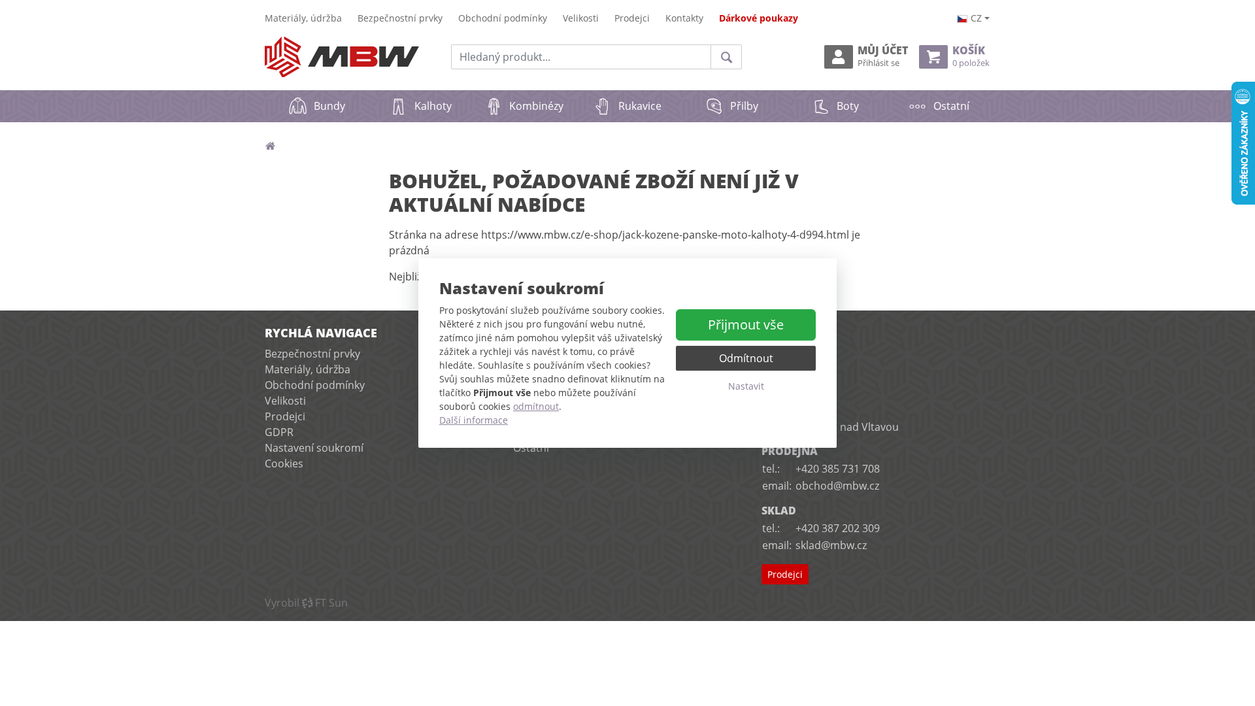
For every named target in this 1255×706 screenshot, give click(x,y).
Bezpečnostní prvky (400, 18)
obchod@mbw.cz (837, 486)
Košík (971, 56)
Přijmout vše (746, 324)
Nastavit (746, 386)
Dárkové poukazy (758, 18)
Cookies (284, 463)
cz (976, 18)
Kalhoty (433, 106)
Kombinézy (536, 106)
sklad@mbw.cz (831, 545)
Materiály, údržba (303, 18)
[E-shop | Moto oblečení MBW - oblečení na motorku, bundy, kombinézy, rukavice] (342, 57)
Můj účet (883, 56)
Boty (848, 106)
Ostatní (951, 106)
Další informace (473, 420)
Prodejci (632, 18)
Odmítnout (746, 358)
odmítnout (536, 406)
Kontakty (684, 18)
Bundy (329, 106)
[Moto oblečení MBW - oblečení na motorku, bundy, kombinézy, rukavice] (270, 146)
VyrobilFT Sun (306, 603)
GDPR (279, 432)
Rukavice (639, 106)
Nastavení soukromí (314, 448)
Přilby (744, 106)
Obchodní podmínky (502, 18)
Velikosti (581, 18)
